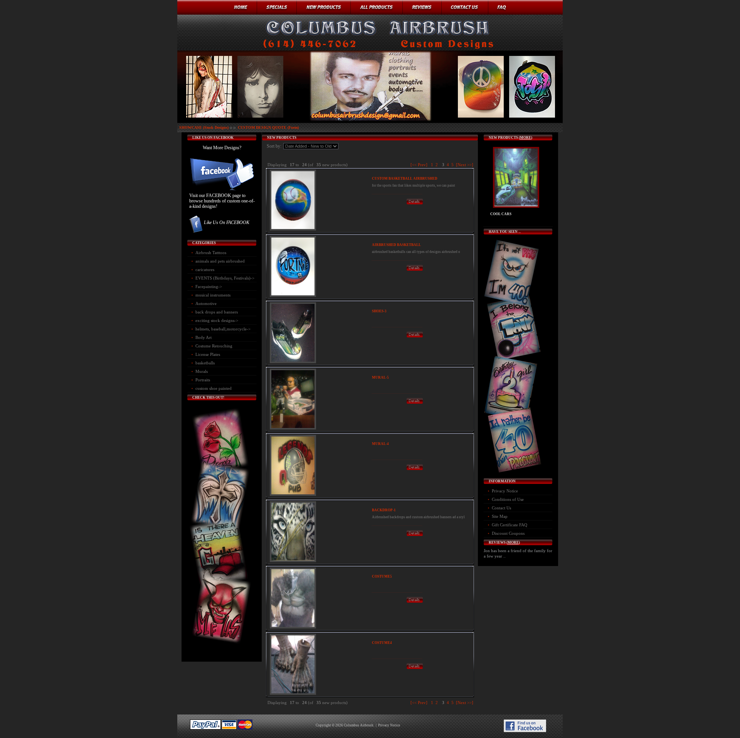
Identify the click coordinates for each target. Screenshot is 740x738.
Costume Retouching (213, 346)
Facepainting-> (208, 286)
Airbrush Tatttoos (210, 252)
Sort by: (275, 146)
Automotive (206, 303)
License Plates (207, 354)
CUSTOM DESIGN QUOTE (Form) (268, 127)
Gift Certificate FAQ (509, 524)
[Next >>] (464, 164)
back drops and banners (216, 312)
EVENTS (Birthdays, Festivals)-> (224, 278)
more (525, 138)
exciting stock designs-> (216, 320)
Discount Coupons (508, 533)
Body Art (203, 337)
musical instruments (212, 295)
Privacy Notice (505, 491)
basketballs (205, 363)
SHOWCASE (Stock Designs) (204, 127)
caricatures (204, 269)
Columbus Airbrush (358, 725)
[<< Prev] (418, 164)
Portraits (202, 379)
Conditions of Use (508, 499)
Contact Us (501, 507)
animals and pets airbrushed (220, 261)
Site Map (500, 516)
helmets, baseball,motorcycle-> (223, 329)
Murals (201, 371)
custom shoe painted (213, 388)
